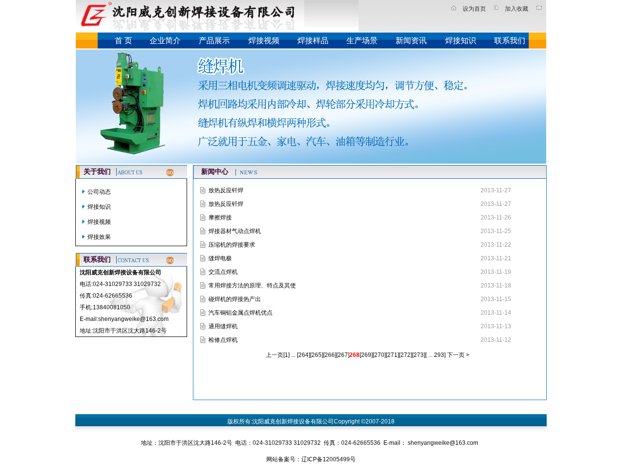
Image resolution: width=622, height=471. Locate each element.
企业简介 (165, 40)
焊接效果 (99, 237)
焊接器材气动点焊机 (234, 231)
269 (366, 355)
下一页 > (457, 355)
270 (379, 355)
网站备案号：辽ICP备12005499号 (311, 459)
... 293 (435, 355)
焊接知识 (460, 40)
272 (405, 355)
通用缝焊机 (223, 326)
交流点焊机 (223, 272)
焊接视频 (263, 40)
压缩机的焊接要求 (231, 244)
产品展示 (214, 40)
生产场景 (362, 40)
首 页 (123, 40)
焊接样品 (312, 40)
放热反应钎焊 (225, 190)
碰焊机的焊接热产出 (234, 299)
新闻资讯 (411, 40)
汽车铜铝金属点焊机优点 (240, 312)
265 (316, 355)
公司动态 (99, 191)
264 (303, 355)
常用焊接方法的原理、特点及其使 (252, 285)
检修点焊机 (223, 339)
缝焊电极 (220, 258)
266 (330, 355)
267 (343, 355)
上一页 (274, 355)
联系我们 (509, 40)
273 (419, 355)
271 (392, 355)
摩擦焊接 (220, 217)
